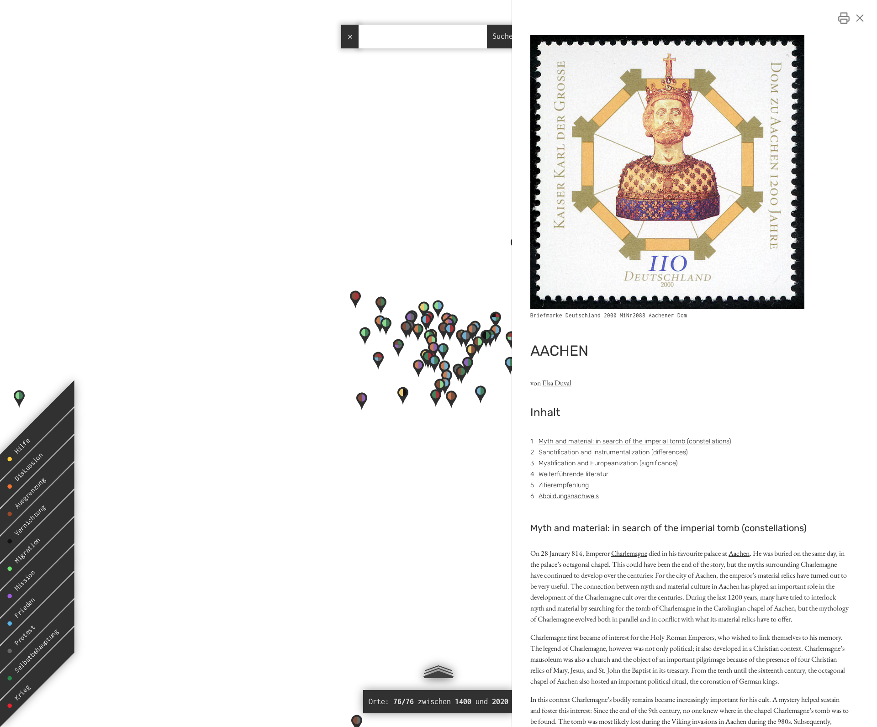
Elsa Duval (556, 383)
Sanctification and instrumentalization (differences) (613, 452)
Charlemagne (629, 553)
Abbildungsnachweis (569, 496)
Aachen (739, 553)
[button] (486, 347)
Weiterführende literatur (573, 474)
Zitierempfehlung (564, 485)
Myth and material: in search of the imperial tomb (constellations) (635, 441)
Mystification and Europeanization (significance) (608, 463)
